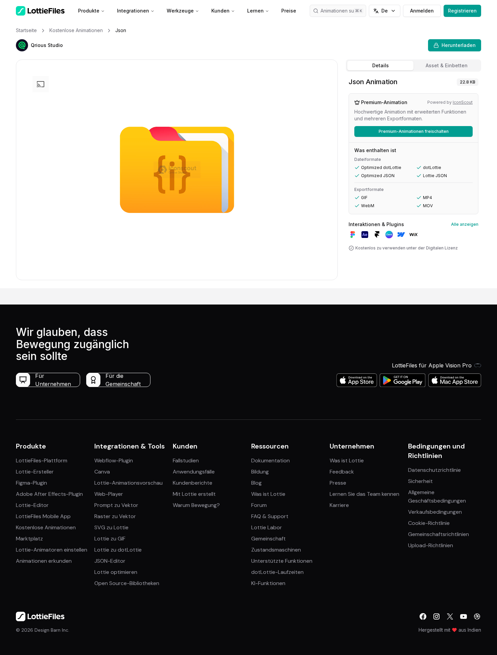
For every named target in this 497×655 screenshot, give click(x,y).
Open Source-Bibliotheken (126, 583)
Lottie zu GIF (109, 538)
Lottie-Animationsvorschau (128, 482)
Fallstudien (186, 460)
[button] (22, 45)
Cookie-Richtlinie (429, 523)
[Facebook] (423, 616)
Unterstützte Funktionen (281, 560)
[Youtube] (463, 616)
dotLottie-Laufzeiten (277, 572)
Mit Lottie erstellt (194, 494)
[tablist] (413, 65)
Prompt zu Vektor (116, 505)
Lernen (255, 11)
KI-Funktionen (268, 583)
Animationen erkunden (44, 560)
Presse (338, 482)
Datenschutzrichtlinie (434, 470)
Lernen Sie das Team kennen (364, 494)
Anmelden (422, 11)
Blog (256, 482)
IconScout (463, 102)
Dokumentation (270, 460)
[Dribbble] (477, 616)
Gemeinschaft (268, 538)
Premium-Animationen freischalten (414, 131)
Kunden (220, 11)
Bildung (260, 471)
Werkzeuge (180, 11)
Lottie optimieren (115, 572)
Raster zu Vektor (115, 516)
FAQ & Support (269, 516)
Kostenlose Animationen (46, 527)
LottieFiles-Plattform (41, 460)
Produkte (88, 11)
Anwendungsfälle (194, 471)
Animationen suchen (343, 11)
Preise (288, 11)
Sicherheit (420, 481)
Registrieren (462, 11)
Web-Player (108, 494)
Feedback (342, 471)
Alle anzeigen (464, 224)
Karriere (339, 505)
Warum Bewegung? (196, 505)
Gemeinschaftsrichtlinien (438, 534)
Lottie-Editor (32, 505)
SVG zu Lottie (111, 527)
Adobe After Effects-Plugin (49, 494)
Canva (102, 471)
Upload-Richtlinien (430, 545)
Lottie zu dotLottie (118, 549)
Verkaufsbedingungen (435, 511)
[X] (450, 616)
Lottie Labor (266, 527)
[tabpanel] (413, 181)
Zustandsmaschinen (276, 549)
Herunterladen (459, 45)
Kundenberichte (192, 482)
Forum (259, 505)
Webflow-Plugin (113, 460)
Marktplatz (29, 538)
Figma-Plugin (31, 482)
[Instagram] (436, 616)
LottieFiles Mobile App (43, 516)
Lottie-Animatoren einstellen (51, 549)
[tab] (380, 65)
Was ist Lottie (268, 494)
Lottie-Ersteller (35, 471)
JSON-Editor (109, 560)
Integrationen (133, 11)
